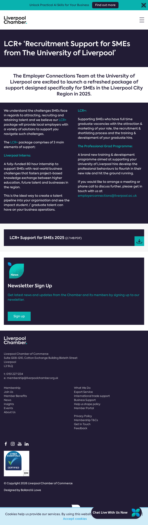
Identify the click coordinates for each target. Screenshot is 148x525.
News (7, 400)
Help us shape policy (87, 404)
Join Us (8, 392)
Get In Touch (82, 424)
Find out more (105, 5)
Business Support (85, 400)
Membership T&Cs (86, 420)
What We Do (82, 388)
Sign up (19, 316)
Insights (9, 404)
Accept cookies (75, 519)
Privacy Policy (83, 416)
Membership (12, 388)
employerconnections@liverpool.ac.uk (107, 196)
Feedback (80, 428)
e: (31, 378)
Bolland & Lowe (31, 490)
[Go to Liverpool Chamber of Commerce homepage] (15, 20)
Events (8, 408)
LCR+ (62, 120)
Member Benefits (15, 396)
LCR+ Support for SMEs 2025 (46, 237)
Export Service (83, 392)
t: (13, 374)
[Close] (143, 5)
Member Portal (84, 408)
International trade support (92, 396)
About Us (9, 412)
